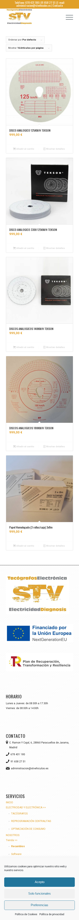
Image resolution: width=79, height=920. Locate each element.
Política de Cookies (26, 914)
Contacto (58, 5)
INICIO (9, 802)
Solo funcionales (39, 893)
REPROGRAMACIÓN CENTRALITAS (31, 821)
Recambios (18, 846)
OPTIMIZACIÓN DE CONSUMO (28, 828)
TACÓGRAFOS (19, 813)
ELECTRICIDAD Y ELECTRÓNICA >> (26, 807)
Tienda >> (11, 840)
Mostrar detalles (55, 149)
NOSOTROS (12, 835)
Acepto (39, 882)
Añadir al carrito (25, 149)
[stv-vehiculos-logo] (33, 16)
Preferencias (39, 905)
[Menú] (67, 16)
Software (16, 854)
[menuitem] (67, 16)
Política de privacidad (51, 914)
